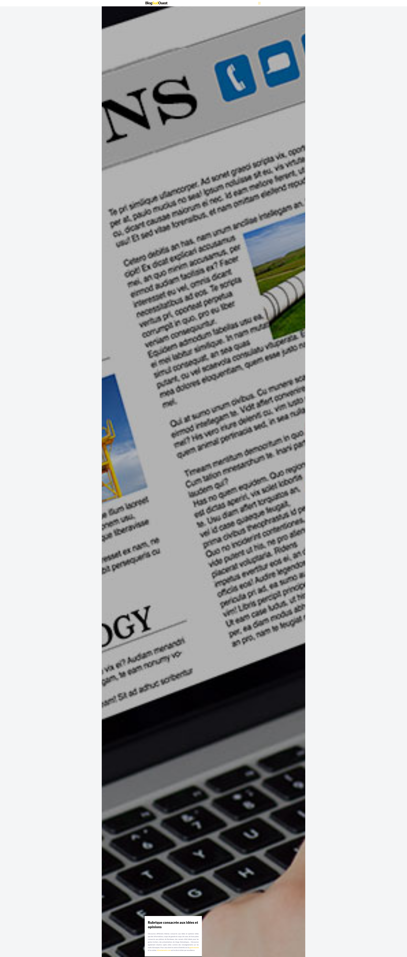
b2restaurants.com (164, 950)
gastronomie (194, 947)
